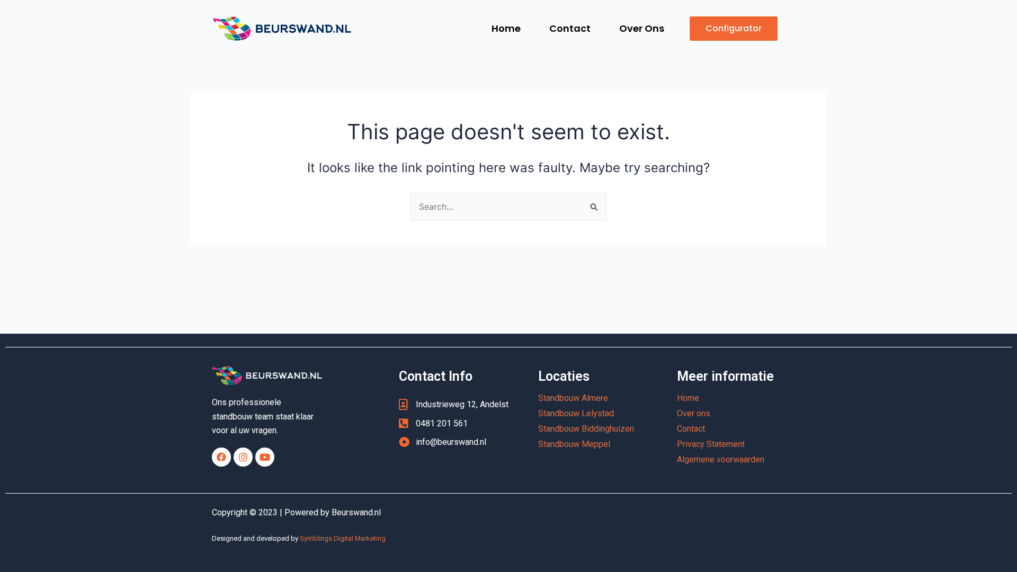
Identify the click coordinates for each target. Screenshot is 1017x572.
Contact (570, 28)
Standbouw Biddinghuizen (586, 429)
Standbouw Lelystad (576, 413)
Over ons (693, 413)
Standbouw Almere (573, 398)
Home (506, 28)
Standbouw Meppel (574, 444)
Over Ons (641, 28)
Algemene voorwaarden (720, 459)
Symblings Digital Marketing (343, 538)
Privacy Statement (711, 444)
